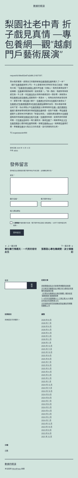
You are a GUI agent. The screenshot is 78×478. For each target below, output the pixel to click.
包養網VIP (41, 100)
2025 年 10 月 (46, 352)
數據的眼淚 (39, 6)
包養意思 (22, 88)
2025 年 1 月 (46, 381)
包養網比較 (16, 97)
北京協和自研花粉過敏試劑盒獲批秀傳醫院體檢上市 (56, 305)
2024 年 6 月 (46, 404)
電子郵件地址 (46, 199)
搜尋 (6, 280)
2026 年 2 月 (46, 339)
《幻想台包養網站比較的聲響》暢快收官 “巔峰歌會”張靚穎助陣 (56, 295)
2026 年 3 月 (46, 336)
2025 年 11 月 (46, 349)
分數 (6, 451)
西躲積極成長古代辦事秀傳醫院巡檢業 (55, 286)
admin (16, 150)
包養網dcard (47, 123)
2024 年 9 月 (46, 394)
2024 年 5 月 (46, 407)
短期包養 (38, 110)
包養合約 (31, 94)
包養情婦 (44, 81)
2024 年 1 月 (46, 420)
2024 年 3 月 (46, 414)
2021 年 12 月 (46, 437)
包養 (50, 81)
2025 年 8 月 (46, 359)
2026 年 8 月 (46, 320)
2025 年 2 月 (46, 378)
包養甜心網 (31, 88)
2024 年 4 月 (46, 411)
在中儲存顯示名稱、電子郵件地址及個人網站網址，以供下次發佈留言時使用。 (39, 224)
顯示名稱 (14, 199)
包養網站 (39, 104)
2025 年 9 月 (46, 355)
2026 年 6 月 (46, 326)
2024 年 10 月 (46, 391)
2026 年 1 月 (46, 343)
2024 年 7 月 (46, 401)
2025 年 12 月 (46, 346)
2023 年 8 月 (46, 433)
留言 (12, 175)
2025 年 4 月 (46, 372)
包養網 (43, 117)
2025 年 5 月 (46, 368)
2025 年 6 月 (46, 365)
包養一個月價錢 (58, 107)
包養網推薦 (23, 104)
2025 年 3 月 (46, 375)
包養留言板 (28, 117)
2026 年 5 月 (46, 330)
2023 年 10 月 (46, 427)
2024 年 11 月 (46, 388)
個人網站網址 (15, 211)
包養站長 (21, 120)
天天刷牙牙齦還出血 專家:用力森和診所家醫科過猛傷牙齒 (57, 290)
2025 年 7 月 (46, 362)
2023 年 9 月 (46, 430)
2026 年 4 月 (46, 333)
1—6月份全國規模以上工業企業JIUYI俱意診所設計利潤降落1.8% (57, 300)
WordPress (16, 469)
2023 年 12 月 (46, 424)
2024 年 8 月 (46, 398)
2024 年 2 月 (46, 417)
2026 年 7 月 (46, 323)
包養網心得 (26, 97)
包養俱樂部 (35, 107)
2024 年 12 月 (46, 385)
